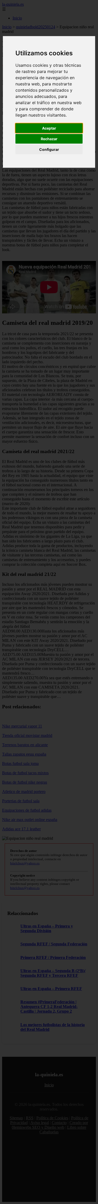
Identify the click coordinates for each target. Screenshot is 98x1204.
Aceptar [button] (49, 128)
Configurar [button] (49, 149)
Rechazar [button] (49, 139)
